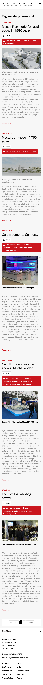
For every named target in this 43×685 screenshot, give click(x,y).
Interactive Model (25, 248)
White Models (8, 43)
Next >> (30, 622)
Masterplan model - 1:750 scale (19, 139)
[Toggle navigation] (40, 4)
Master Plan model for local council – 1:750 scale (20, 28)
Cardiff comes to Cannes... (20, 234)
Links (19, 667)
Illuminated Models (10, 248)
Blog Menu (6, 631)
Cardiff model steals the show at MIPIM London (18, 366)
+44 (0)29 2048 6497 (13, 654)
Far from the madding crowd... (16, 496)
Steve (8, 36)
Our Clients (6, 667)
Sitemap (20, 674)
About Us (5, 663)
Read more (6, 123)
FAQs (19, 663)
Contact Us (6, 674)
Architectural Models (13, 41)
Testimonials (7, 670)
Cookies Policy (23, 670)
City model (27, 245)
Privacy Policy (7, 678)
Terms (19, 678)
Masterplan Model (30, 41)
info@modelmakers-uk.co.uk (18, 657)
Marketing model (9, 384)
